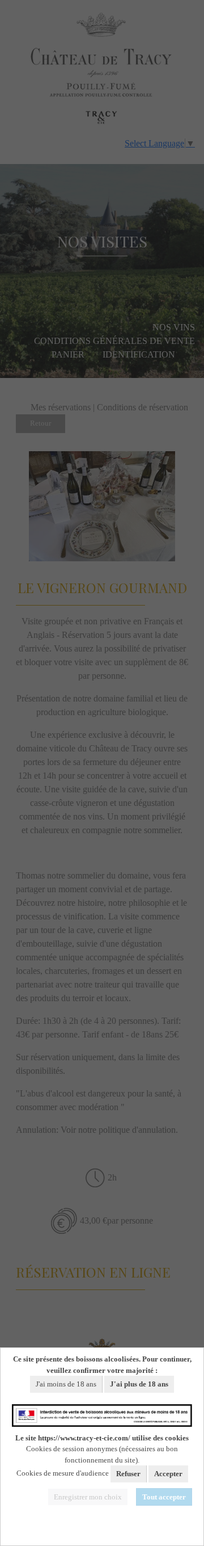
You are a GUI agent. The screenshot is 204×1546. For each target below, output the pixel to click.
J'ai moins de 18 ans (66, 1384)
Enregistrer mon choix (88, 1497)
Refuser (128, 1473)
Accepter (168, 1473)
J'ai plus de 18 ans (139, 1384)
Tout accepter (164, 1497)
